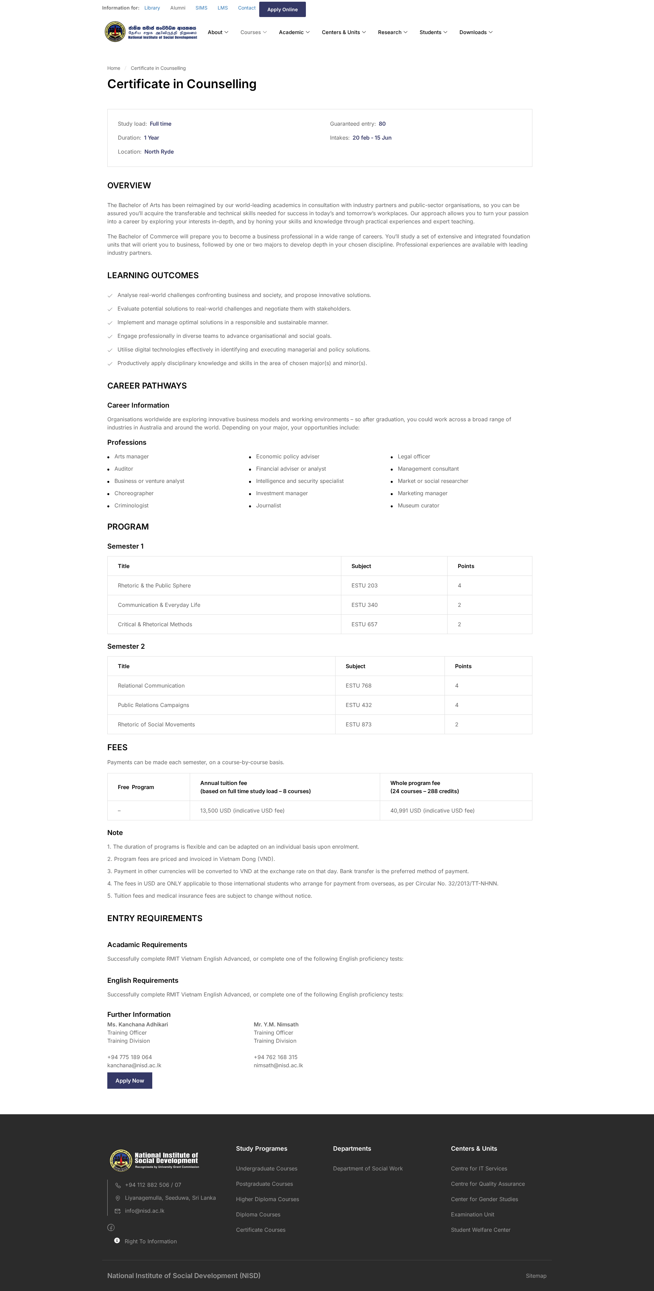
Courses (250, 32)
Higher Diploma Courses (267, 1199)
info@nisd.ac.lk (145, 1210)
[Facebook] (110, 1228)
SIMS (201, 8)
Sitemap (536, 1275)
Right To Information (151, 1241)
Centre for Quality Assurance (488, 1183)
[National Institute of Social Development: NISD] (150, 32)
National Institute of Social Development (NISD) (184, 1276)
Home (113, 68)
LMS (223, 8)
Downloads (473, 32)
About (215, 32)
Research (390, 32)
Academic (291, 32)
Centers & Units (341, 32)
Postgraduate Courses (264, 1183)
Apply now (129, 1080)
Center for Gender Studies (484, 1199)
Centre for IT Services (479, 1168)
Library (152, 8)
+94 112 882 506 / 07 (153, 1184)
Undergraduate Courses (266, 1168)
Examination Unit (472, 1214)
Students (430, 32)
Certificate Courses (260, 1229)
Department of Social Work (368, 1168)
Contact (247, 8)
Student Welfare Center (481, 1229)
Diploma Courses (258, 1214)
